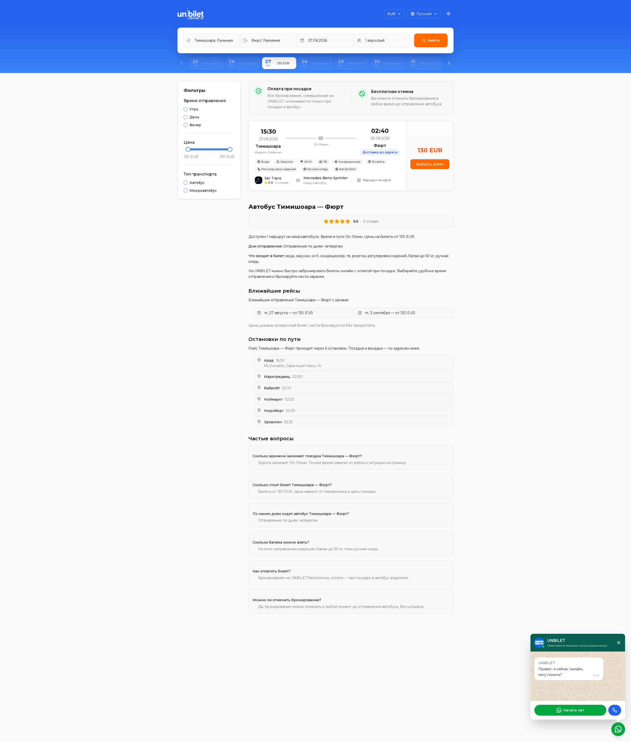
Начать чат (573, 710)
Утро (194, 109)
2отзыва (281, 182)
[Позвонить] (614, 710)
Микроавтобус (203, 190)
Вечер (195, 125)
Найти (434, 40)
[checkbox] (186, 109)
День (194, 117)
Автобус (197, 182)
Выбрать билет (430, 164)
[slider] (188, 149)
